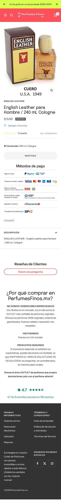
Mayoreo (8, 442)
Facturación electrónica (10, 428)
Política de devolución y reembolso (45, 428)
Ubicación (9, 436)
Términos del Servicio (45, 436)
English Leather (14, 101)
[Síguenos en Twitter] (44, 463)
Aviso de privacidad (43, 420)
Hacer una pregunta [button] (30, 271)
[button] (15, 125)
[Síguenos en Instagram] (52, 463)
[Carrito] (55, 15)
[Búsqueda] (11, 15)
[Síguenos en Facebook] (37, 463)
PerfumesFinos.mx (19, 490)
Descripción (11, 232)
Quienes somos (12, 420)
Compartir (9, 220)
